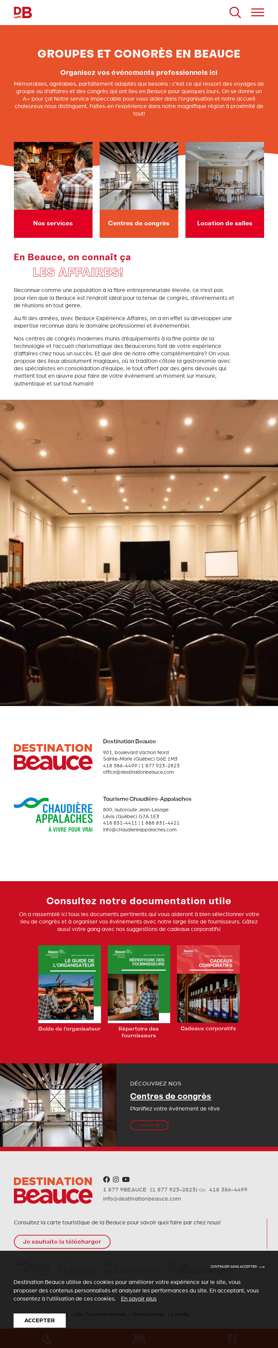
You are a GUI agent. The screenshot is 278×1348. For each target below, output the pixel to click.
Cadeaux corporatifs (208, 1028)
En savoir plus (139, 1299)
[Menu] (257, 12)
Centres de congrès (170, 1097)
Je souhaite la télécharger (62, 1242)
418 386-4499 (228, 1190)
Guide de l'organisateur (69, 1029)
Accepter (39, 1320)
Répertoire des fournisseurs (139, 1032)
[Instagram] (116, 1180)
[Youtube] (126, 1180)
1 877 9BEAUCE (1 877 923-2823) (150, 1190)
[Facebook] (106, 1180)
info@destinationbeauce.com (142, 1199)
